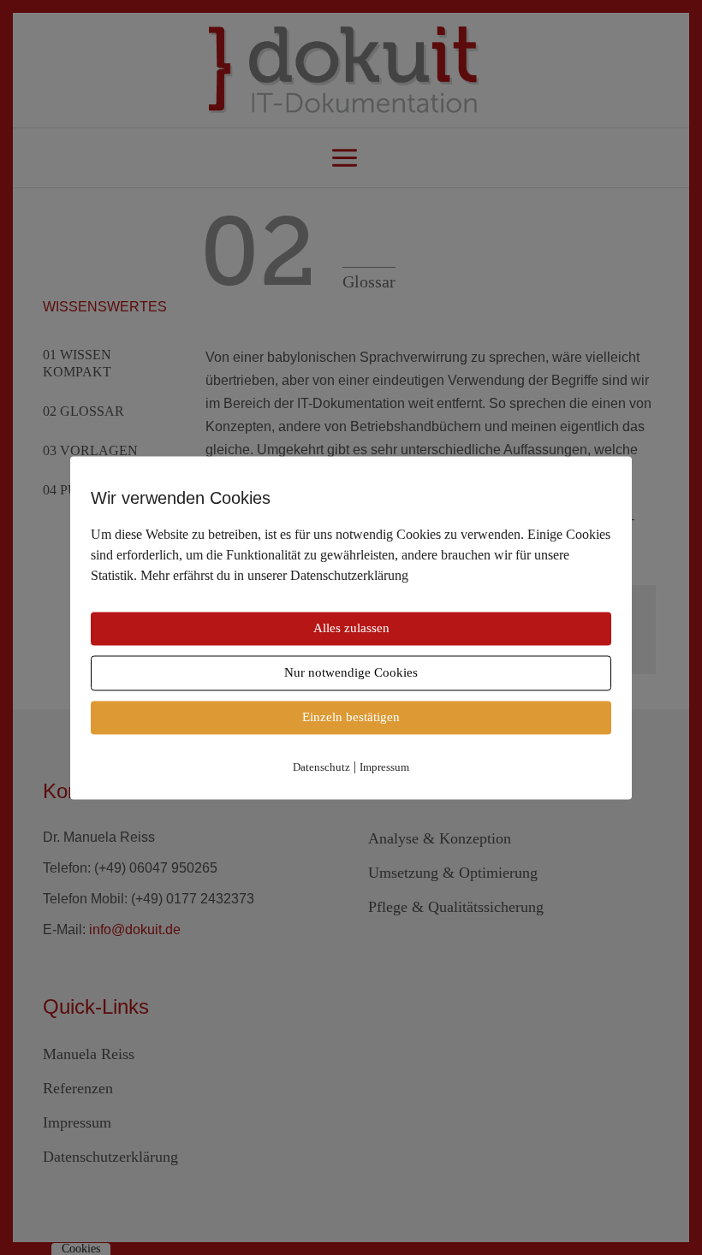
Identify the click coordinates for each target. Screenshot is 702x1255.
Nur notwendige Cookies (351, 672)
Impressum (384, 767)
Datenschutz (321, 767)
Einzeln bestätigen (351, 717)
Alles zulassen (351, 628)
